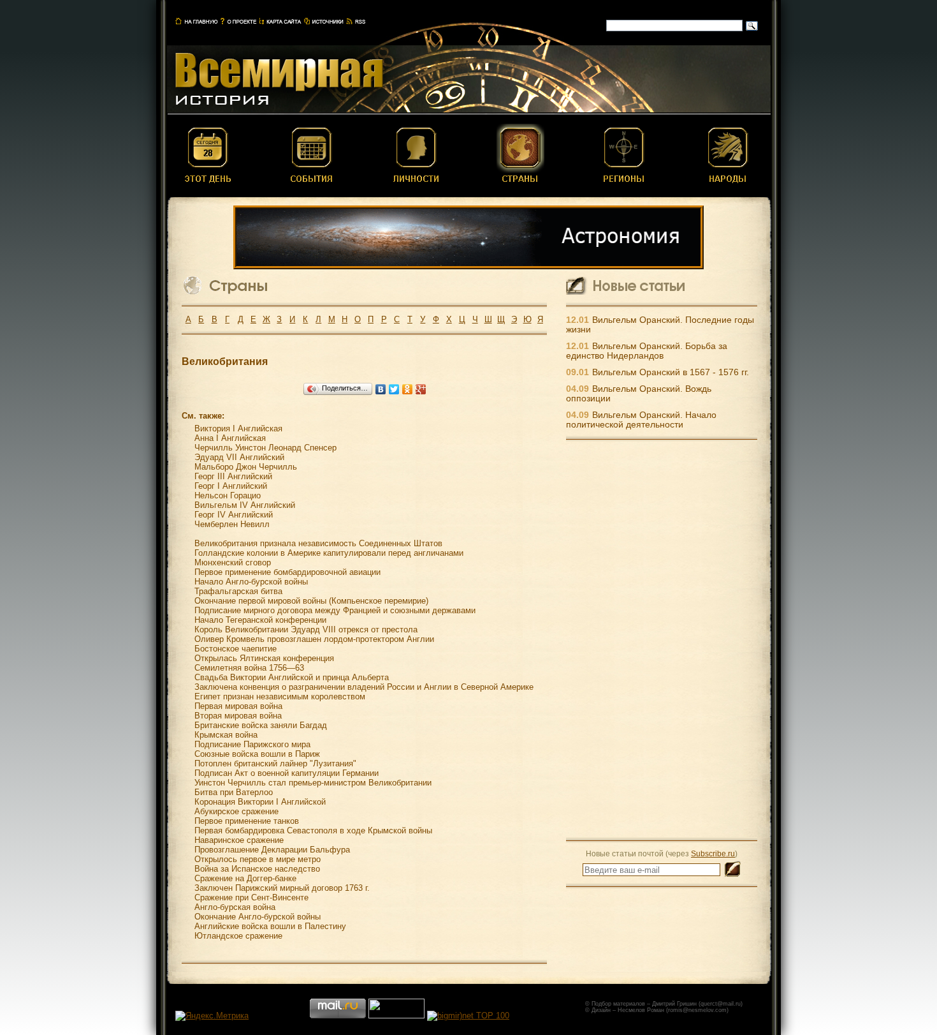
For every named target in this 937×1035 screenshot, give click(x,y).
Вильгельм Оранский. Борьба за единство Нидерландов (646, 351)
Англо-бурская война (234, 907)
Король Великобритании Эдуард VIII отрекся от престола (306, 629)
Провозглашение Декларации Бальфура (272, 849)
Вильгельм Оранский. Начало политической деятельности (641, 419)
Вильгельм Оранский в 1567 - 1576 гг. (670, 372)
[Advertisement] (661, 639)
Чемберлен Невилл (232, 524)
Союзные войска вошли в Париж (257, 754)
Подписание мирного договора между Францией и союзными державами (335, 610)
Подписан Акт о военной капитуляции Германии (286, 773)
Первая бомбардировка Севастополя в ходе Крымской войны (313, 830)
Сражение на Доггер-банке (245, 878)
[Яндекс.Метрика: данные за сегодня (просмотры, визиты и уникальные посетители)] (212, 1016)
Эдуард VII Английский (239, 457)
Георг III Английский (233, 476)
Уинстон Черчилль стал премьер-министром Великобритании (313, 782)
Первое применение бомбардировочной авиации (287, 572)
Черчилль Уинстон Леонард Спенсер (265, 447)
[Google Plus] (421, 389)
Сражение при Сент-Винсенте (251, 897)
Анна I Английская (230, 438)
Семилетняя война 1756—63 (249, 668)
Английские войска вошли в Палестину (270, 926)
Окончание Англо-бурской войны (257, 916)
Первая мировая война (238, 706)
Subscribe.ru (713, 853)
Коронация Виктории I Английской (260, 802)
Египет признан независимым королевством (279, 696)
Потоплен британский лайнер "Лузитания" (275, 763)
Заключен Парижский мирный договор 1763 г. (282, 888)
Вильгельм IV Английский (244, 505)
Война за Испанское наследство (257, 869)
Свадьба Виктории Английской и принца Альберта (291, 677)
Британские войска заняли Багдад (260, 725)
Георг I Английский (230, 486)
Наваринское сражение (239, 840)
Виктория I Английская (238, 428)
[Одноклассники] (407, 389)
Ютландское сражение (238, 936)
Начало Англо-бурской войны (251, 581)
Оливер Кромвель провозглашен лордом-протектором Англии (314, 639)
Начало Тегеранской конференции (260, 620)
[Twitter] (394, 389)
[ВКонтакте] (381, 389)
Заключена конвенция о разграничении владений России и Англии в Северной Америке (364, 687)
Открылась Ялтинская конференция (264, 658)
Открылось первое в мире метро (257, 859)
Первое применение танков (246, 821)
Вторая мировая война (238, 715)
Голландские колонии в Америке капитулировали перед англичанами (328, 553)
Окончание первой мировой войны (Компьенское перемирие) (311, 601)
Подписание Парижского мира (252, 744)
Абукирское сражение (236, 811)
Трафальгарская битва (238, 591)
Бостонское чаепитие (235, 648)
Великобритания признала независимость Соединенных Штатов (318, 543)
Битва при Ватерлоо (233, 792)
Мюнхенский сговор (232, 562)
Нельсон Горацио (227, 495)
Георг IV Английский (233, 514)
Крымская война (226, 735)
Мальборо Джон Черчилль (245, 467)
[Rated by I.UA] (396, 1015)
